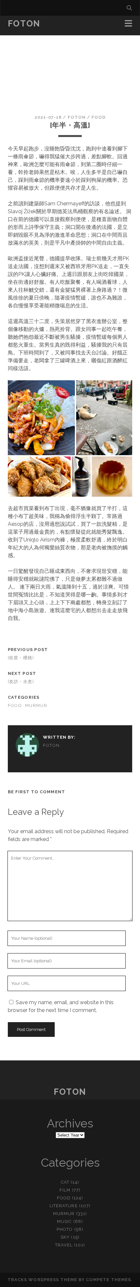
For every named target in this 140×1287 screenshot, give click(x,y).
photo (65, 1229)
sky (65, 1237)
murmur (36, 705)
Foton (24, 23)
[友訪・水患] (21, 681)
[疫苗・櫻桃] (21, 657)
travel (64, 1245)
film (65, 1190)
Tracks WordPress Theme (42, 1279)
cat (65, 1182)
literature (63, 1205)
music (64, 1221)
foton (77, 117)
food (98, 117)
